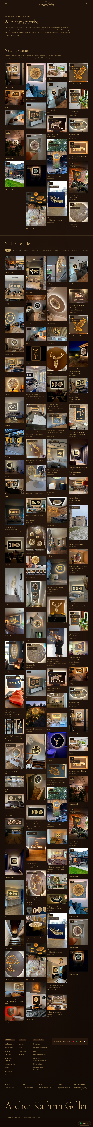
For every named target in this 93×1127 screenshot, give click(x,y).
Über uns (21, 1044)
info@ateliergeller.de (45, 1087)
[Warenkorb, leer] (86, 3)
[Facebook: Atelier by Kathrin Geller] (84, 1041)
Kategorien (8, 1055)
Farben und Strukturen (8, 1059)
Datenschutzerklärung (40, 1047)
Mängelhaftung (38, 1064)
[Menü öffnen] (6, 3)
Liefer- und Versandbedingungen (39, 1059)
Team (20, 1047)
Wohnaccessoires (10, 1064)
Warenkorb (8, 1075)
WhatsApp (86, 1123)
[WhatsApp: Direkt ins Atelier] (77, 1041)
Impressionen (9, 1047)
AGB (34, 1051)
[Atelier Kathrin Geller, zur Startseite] (46, 3)
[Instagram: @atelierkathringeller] (73, 1041)
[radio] (8, 250)
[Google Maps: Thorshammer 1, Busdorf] (80, 1041)
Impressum (36, 1044)
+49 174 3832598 (27, 1087)
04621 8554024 (10, 1087)
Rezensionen (23, 1051)
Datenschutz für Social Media (38, 1069)
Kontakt (21, 1055)
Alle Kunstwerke (10, 1044)
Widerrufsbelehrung (39, 1055)
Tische (7, 1068)
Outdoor (7, 1051)
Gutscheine (8, 1071)
